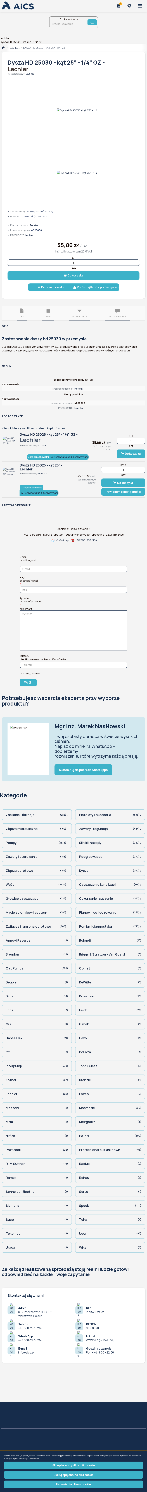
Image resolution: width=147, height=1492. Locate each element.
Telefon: (45, 657)
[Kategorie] (139, 6)
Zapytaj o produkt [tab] (117, 316)
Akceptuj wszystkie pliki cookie (73, 1465)
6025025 (42, 473)
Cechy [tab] (48, 316)
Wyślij (28, 682)
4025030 (30, 73)
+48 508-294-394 (86, 540)
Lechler (15, 47)
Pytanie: (31, 600)
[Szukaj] (92, 22)
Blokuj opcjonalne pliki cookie (74, 1475)
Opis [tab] (22, 316)
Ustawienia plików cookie (73, 1484)
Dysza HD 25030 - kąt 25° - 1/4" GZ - (45, 47)
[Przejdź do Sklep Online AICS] (3, 48)
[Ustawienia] (129, 6)
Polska (34, 225)
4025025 (42, 445)
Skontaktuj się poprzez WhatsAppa (83, 770)
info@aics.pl (62, 540)
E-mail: (29, 558)
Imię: (29, 579)
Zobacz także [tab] (79, 316)
